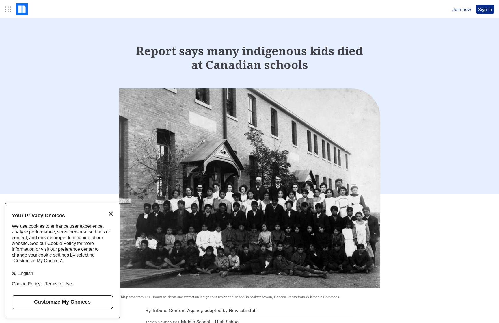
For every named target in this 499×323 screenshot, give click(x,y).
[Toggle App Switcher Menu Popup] (8, 9)
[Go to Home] (22, 9)
